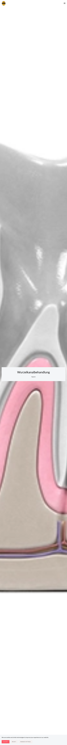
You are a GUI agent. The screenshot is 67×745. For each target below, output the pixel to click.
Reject (14, 741)
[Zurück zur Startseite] (4, 3)
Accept (5, 741)
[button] (64, 3)
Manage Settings (25, 741)
